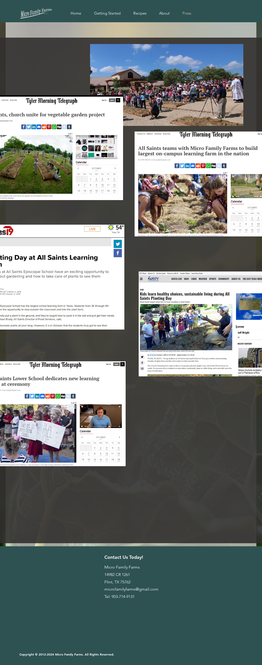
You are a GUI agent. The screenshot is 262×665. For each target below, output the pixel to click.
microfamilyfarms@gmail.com (131, 589)
